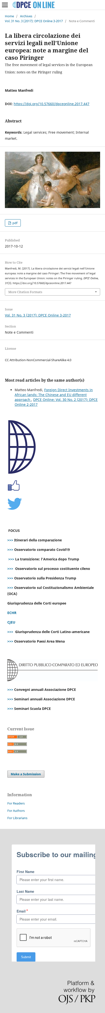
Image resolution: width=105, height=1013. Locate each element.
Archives (26, 16)
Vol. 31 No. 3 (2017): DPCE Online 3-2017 (34, 21)
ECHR (11, 612)
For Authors (16, 810)
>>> (10, 540)
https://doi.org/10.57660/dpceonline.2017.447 (51, 103)
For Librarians (17, 818)
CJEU (11, 622)
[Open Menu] (5, 5)
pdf (14, 223)
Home (9, 16)
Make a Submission (26, 774)
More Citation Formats (25, 292)
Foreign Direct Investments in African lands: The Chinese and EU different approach (54, 394)
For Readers (16, 803)
